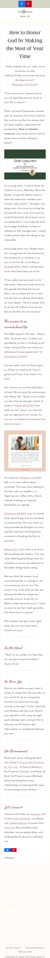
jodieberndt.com (18, 823)
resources (9, 828)
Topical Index (25, 952)
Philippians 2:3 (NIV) (30, 478)
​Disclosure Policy (35, 948)
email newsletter (21, 819)
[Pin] (13, 850)
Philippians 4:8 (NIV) (15, 514)
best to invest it (12, 424)
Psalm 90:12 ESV (25, 406)
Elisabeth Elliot (12, 267)
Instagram (35, 814)
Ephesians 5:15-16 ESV (25, 85)
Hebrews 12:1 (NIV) (14, 550)
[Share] (7, 850)
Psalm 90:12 (11, 664)
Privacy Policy (13, 948)
